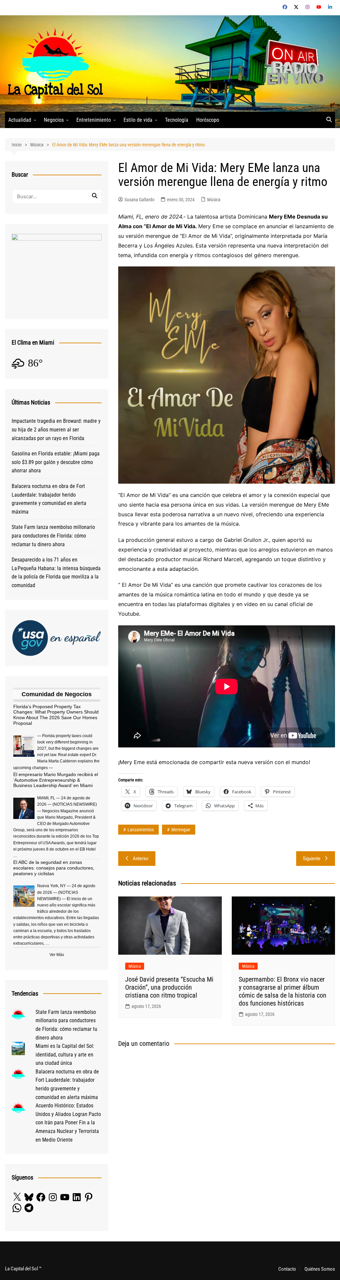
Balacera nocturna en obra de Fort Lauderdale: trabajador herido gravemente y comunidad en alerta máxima (49, 499)
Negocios (54, 120)
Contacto (287, 1269)
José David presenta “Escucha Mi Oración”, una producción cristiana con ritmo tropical (169, 987)
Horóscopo (207, 120)
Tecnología (176, 120)
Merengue (180, 829)
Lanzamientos (141, 829)
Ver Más (56, 954)
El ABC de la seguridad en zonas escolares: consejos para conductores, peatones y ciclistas (53, 868)
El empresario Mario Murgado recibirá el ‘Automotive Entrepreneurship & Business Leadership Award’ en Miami (55, 780)
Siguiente (311, 859)
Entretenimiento (93, 120)
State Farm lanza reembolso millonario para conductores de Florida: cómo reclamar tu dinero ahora (53, 535)
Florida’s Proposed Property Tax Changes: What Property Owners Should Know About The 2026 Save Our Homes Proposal (56, 715)
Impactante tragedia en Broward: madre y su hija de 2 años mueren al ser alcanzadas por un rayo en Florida (56, 429)
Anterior (141, 859)
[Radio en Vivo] (292, 63)
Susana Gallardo (139, 199)
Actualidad (19, 120)
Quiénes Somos (319, 1269)
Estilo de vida (138, 120)
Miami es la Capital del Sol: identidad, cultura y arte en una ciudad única (65, 1054)
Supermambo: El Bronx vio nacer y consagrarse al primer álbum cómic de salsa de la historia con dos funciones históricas (282, 991)
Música (213, 199)
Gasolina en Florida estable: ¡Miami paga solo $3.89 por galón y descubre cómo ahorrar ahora (56, 462)
